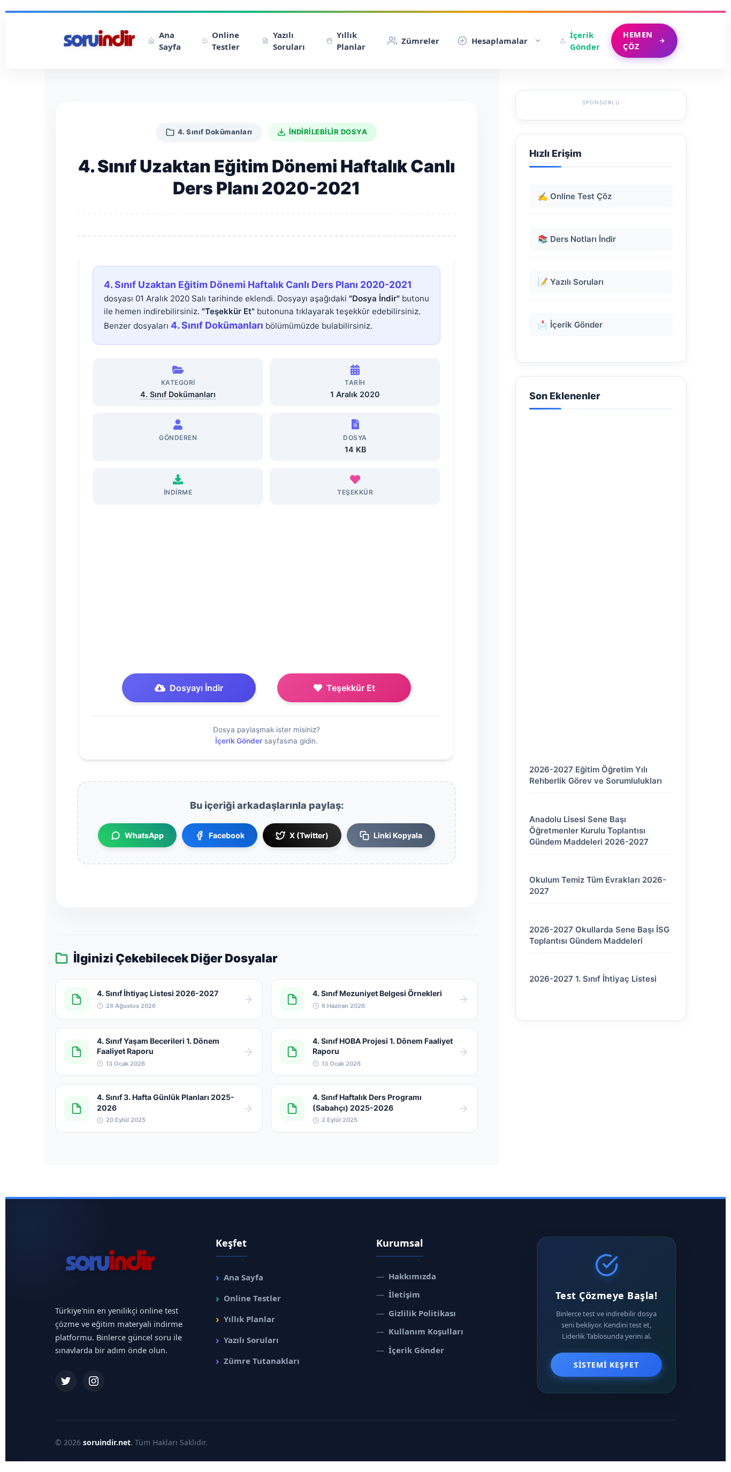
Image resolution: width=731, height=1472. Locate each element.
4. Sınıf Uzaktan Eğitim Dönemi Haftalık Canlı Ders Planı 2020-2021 (258, 284)
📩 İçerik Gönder (570, 325)
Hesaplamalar (499, 40)
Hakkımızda (406, 1276)
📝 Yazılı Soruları (571, 282)
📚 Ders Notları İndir (577, 239)
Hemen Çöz (638, 40)
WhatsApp (144, 835)
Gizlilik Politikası (416, 1313)
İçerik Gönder (585, 40)
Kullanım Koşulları (419, 1331)
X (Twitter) (309, 835)
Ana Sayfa (170, 40)
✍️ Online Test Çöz (575, 196)
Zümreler (420, 40)
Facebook (227, 835)
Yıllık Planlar (351, 40)
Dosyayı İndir (196, 687)
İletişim (398, 1294)
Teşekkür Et (350, 687)
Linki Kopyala (398, 835)
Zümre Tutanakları (258, 1360)
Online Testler (226, 40)
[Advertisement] (266, 590)
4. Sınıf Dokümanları (215, 131)
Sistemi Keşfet (606, 1365)
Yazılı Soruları (289, 40)
